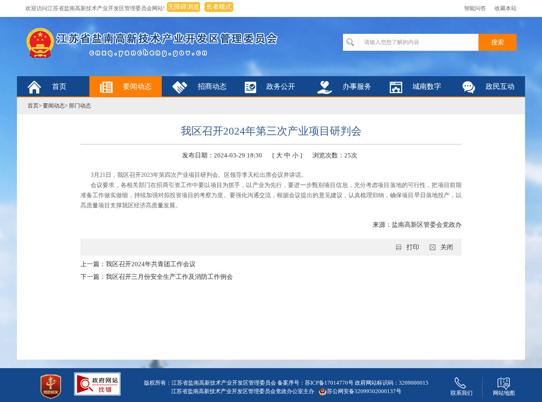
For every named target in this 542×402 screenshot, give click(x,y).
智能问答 (475, 8)
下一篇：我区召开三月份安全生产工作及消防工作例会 (156, 276)
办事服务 (357, 87)
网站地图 (504, 393)
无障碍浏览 (183, 6)
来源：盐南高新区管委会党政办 (417, 224)
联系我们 (462, 393)
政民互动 (500, 87)
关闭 (446, 247)
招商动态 (212, 87)
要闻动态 (137, 87)
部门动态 (80, 105)
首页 (59, 87)
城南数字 (426, 87)
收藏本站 (506, 8)
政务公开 (280, 87)
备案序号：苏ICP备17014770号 (315, 383)
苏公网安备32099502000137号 (364, 391)
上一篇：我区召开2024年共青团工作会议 (138, 264)
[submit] (497, 42)
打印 (412, 247)
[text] (410, 42)
